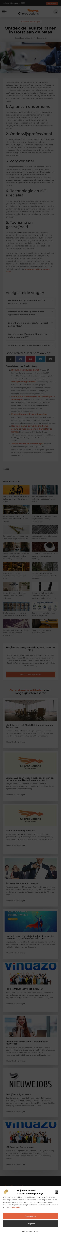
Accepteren (30, 1216)
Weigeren (30, 1224)
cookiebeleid (14, 1207)
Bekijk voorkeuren (30, 1231)
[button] (56, 1192)
